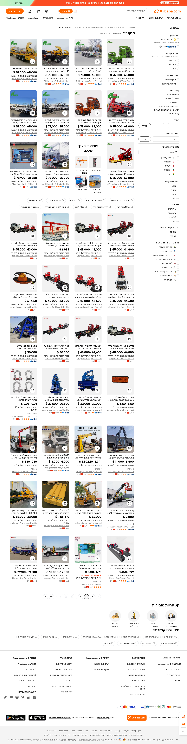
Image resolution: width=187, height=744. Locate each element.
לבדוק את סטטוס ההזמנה (25, 675)
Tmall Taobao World (79, 730)
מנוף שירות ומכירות (26, 637)
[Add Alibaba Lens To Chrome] (137, 718)
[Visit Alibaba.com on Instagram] (17, 697)
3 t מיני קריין (169, 637)
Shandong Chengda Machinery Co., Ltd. (55, 468)
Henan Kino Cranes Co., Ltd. (121, 578)
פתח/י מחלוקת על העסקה (61, 675)
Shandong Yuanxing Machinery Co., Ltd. (120, 527)
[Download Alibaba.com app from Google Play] (16, 718)
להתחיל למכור (30, 669)
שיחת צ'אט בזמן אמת (63, 669)
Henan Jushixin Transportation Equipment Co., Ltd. (55, 578)
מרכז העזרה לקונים (64, 664)
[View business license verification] (119, 739)
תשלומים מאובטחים (136, 664)
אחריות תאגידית (174, 675)
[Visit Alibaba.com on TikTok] (5, 697)
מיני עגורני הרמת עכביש (120, 201)
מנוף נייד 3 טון (150, 637)
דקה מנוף (73, 201)
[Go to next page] (45, 596)
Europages (136, 730)
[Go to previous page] (98, 596)
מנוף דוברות (147, 643)
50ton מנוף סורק (123, 207)
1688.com (63, 730)
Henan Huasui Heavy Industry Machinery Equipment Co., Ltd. (55, 255)
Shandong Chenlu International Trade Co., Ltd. (23, 358)
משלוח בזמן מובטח (136, 675)
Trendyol (125, 730)
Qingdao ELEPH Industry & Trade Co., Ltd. (120, 81)
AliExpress (52, 730)
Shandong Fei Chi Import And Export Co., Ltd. (120, 255)
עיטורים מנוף (34, 201)
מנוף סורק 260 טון (128, 637)
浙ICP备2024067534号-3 (168, 739)
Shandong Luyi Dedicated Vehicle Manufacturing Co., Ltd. (88, 410)
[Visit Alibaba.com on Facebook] (34, 697)
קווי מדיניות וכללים (137, 694)
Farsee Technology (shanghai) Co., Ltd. (23, 307)
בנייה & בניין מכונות (116, 28)
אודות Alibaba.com (172, 658)
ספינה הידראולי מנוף (94, 201)
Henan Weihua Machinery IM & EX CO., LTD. (23, 184)
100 (51, 597)
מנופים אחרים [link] (64, 28)
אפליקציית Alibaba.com (60, 717)
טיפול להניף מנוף (168, 643)
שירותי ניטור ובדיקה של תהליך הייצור (132, 687)
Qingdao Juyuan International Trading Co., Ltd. (88, 523)
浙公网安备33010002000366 (141, 739)
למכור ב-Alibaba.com (27, 664)
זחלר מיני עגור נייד (126, 643)
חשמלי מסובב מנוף (29, 207)
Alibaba (131, 28)
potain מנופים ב (54, 201)
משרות (178, 680)
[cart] (38, 11)
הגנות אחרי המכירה (136, 680)
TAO (116, 730)
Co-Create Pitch (173, 669)
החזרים (69, 680)
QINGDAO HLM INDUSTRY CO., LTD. (23, 416)
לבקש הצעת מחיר (101, 669)
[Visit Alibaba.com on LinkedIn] (28, 697)
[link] (183, 716)
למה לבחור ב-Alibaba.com (169, 664)
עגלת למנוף (79, 207)
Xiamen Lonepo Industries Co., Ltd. (55, 525)
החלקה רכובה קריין (100, 207)
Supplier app (103, 717)
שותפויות (32, 686)
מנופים (78, 28)
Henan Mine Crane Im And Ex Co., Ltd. (120, 471)
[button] (75, 11)
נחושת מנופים (68, 637)
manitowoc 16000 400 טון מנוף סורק (98, 637)
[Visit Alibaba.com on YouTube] (11, 697)
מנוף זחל (107, 643)
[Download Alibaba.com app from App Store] (37, 718)
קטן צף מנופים (48, 637)
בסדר (144, 126)
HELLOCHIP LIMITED (92, 584)
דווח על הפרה (66, 692)
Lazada (93, 730)
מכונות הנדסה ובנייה (94, 28)
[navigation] (158, 313)
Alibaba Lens (165, 717)
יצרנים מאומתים (101, 664)
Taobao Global (105, 730)
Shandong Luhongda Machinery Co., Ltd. (88, 471)
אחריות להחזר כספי (136, 669)
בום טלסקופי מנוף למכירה (55, 207)
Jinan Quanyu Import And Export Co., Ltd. (23, 523)
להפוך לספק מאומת (27, 680)
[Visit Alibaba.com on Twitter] (23, 697)
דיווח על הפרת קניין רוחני (61, 686)
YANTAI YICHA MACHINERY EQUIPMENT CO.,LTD (23, 471)
